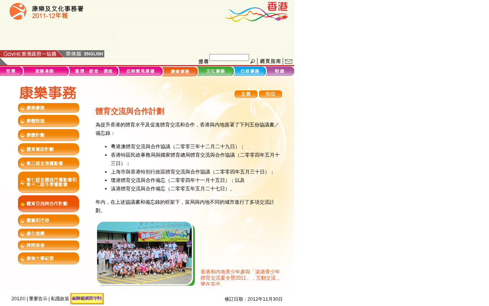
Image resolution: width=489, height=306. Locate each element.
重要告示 (38, 298)
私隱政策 (60, 298)
